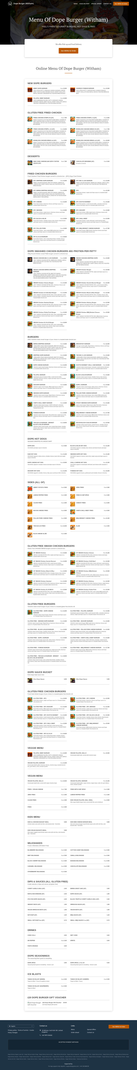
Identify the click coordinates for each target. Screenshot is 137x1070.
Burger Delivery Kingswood (73, 1054)
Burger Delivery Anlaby (71, 1059)
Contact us (107, 4)
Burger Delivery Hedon (21, 1059)
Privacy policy (12, 1030)
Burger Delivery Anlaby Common (46, 1059)
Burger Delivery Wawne (13, 1056)
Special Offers (96, 4)
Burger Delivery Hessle (32, 1059)
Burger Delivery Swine (97, 1054)
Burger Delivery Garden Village (31, 1054)
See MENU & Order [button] (121, 4)
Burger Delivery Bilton (24, 1056)
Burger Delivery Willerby (59, 1059)
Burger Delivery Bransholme (60, 1054)
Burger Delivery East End (85, 1054)
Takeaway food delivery (82, 1059)
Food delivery (84, 4)
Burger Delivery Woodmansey (121, 1054)
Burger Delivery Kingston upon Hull (15, 1054)
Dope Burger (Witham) (23, 3)
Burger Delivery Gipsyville (58, 1056)
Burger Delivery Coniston (108, 1056)
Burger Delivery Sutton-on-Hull (46, 1054)
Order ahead (75, 1032)
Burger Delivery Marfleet (35, 1056)
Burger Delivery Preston (120, 1056)
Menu (76, 4)
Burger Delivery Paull (47, 1056)
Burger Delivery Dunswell (108, 1054)
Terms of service (23, 1030)
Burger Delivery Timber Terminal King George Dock (76, 1056)
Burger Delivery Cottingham (95, 1056)
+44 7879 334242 (47, 1035)
